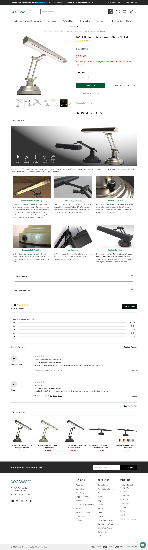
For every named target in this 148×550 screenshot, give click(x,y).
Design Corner (103, 485)
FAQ (99, 536)
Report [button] (55, 370)
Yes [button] (51, 370)
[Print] (87, 113)
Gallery (100, 497)
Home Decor (52, 21)
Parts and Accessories (128, 519)
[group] (22, 305)
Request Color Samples (85, 103)
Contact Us (80, 489)
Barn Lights (85, 21)
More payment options (90, 93)
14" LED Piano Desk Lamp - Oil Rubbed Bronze (74, 446)
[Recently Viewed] (118, 11)
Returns (79, 508)
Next (70, 103)
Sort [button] (12, 347)
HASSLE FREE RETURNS (59, 2)
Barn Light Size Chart (105, 524)
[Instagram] (31, 501)
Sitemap (79, 520)
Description (18, 120)
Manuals (101, 516)
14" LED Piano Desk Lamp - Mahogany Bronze (21, 446)
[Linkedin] (96, 113)
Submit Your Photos (105, 528)
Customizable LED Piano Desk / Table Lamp (126, 446)
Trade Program (81, 493)
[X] (92, 113)
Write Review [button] (130, 306)
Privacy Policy (81, 516)
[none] (41, 66)
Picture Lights (68, 21)
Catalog (100, 504)
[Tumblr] (26, 501)
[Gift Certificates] (125, 11)
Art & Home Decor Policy (85, 504)
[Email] (82, 113)
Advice (100, 508)
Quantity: (80, 72)
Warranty (79, 501)
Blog (99, 501)
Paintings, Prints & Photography (27, 21)
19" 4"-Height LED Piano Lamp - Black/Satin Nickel (100, 446)
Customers (102, 493)
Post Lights (117, 21)
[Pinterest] (101, 113)
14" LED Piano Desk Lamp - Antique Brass (48, 446)
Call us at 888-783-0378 (22, 494)
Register (134, 2)
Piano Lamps (101, 21)
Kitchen (129, 21)
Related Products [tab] (20, 413)
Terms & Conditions (83, 512)
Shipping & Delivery (83, 497)
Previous (13, 103)
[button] (122, 85)
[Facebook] (78, 113)
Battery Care (102, 532)
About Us (79, 485)
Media (100, 512)
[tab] (130, 347)
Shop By (73, 26)
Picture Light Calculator (106, 520)
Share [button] (60, 370)
